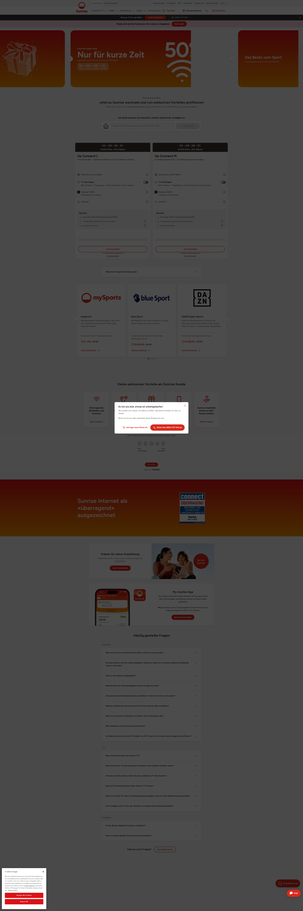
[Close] (185, 406)
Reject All (24, 902)
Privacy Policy (12, 890)
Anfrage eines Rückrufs (136, 427)
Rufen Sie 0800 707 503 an (169, 427)
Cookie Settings (29, 886)
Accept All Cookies (24, 895)
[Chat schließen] (297, 893)
